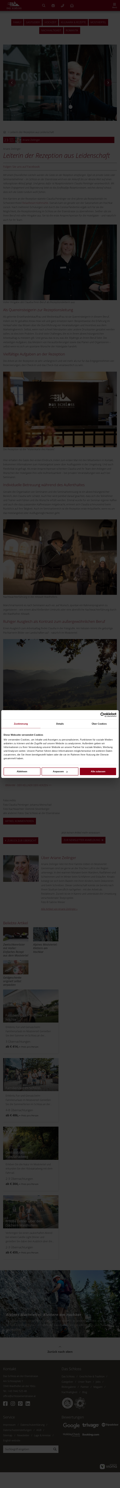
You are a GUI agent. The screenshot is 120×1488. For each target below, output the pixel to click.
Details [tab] (60, 723)
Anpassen (58, 771)
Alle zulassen (98, 771)
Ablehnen (22, 771)
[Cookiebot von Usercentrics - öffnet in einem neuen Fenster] (102, 714)
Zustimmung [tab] (21, 723)
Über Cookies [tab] (99, 723)
